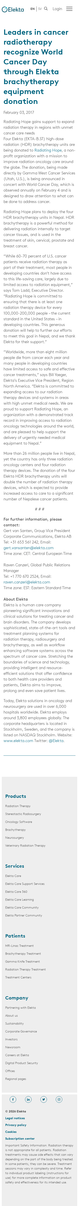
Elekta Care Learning (19, 900)
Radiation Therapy (18, 806)
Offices (10, 1071)
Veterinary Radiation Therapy (25, 845)
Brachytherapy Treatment (23, 954)
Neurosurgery (14, 838)
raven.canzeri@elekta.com (27, 583)
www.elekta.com (18, 741)
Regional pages (15, 1079)
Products (15, 796)
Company (16, 998)
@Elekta (56, 741)
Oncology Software (18, 822)
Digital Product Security (21, 1063)
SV (40, 9)
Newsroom (12, 1047)
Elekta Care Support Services (25, 884)
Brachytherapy (15, 830)
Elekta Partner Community (23, 915)
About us (11, 1016)
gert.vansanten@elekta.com (29, 548)
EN (33, 9)
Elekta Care (13, 876)
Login (57, 9)
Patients (15, 936)
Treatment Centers (18, 977)
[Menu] (69, 9)
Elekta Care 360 (16, 892)
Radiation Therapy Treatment (25, 969)
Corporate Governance (21, 1031)
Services (14, 866)
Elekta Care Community (22, 907)
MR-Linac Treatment (19, 946)
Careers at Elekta (17, 1055)
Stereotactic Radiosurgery (23, 814)
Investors (11, 1039)
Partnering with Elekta (20, 1008)
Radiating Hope (48, 151)
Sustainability (14, 1023)
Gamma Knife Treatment (22, 961)
